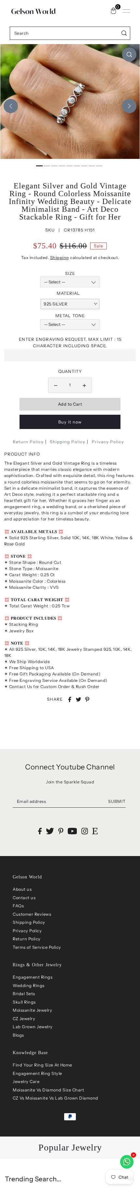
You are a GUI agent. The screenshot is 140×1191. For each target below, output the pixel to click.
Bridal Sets (24, 993)
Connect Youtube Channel (70, 767)
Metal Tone (70, 315)
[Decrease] (56, 385)
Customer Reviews (32, 914)
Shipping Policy (67, 441)
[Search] (124, 33)
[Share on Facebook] (69, 699)
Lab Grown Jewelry (33, 1026)
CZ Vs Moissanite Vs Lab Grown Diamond (55, 1098)
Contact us (24, 897)
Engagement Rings (32, 977)
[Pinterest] (60, 831)
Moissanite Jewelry (32, 1010)
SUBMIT (117, 801)
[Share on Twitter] (78, 699)
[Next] (129, 106)
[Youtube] (72, 831)
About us (22, 889)
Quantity (70, 371)
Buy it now (70, 422)
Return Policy (28, 441)
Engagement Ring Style (37, 1073)
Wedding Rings (29, 985)
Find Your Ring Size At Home (42, 1065)
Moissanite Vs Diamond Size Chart (48, 1090)
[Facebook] (40, 831)
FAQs (18, 905)
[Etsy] (95, 831)
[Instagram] (84, 831)
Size (70, 273)
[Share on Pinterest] (87, 699)
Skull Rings (24, 1002)
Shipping (59, 257)
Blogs (18, 1035)
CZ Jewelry (24, 1018)
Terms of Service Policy (37, 947)
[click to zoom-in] (129, 54)
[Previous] (11, 106)
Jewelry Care (26, 1081)
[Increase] (84, 385)
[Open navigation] (126, 11)
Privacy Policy (108, 441)
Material (68, 293)
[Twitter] (50, 831)
